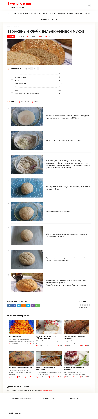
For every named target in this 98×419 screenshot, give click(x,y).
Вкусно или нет (19, 4)
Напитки (69, 14)
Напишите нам (49, 398)
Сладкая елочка (15, 336)
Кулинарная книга (49, 19)
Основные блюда (15, 14)
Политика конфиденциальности (22, 398)
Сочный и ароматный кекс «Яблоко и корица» (46, 337)
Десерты (53, 14)
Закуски (61, 14)
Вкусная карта (74, 398)
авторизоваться (46, 390)
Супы (25, 14)
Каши (31, 14)
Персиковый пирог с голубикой (20, 368)
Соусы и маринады (82, 14)
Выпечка (45, 14)
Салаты (37, 14)
